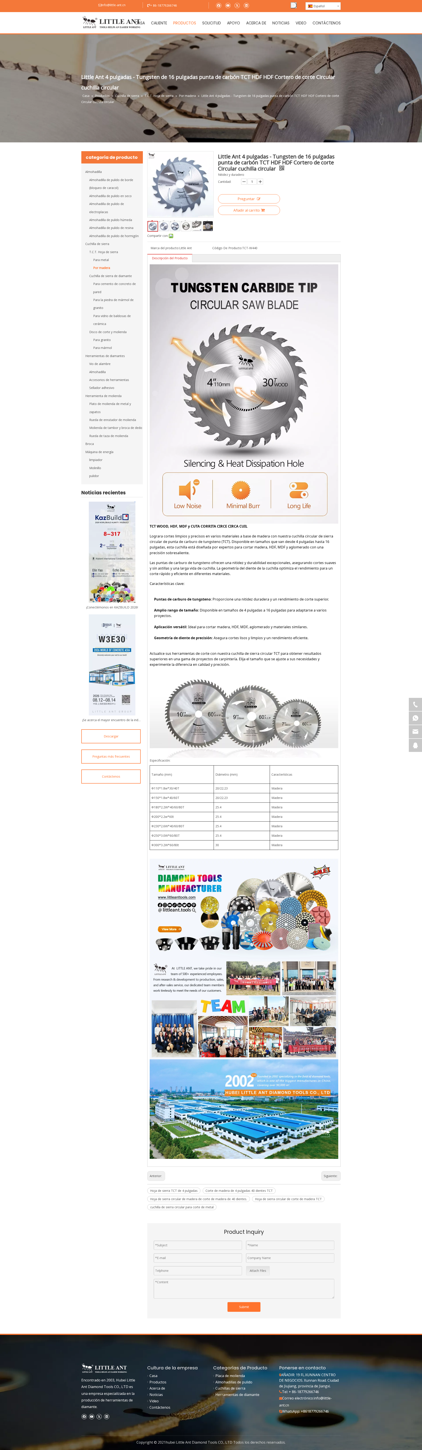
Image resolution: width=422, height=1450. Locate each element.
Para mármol (102, 348)
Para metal (101, 260)
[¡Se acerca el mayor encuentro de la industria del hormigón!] (112, 664)
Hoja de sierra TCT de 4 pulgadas (174, 1191)
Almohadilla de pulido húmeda (110, 220)
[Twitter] (237, 5)
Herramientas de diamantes (105, 356)
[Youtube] (228, 5)
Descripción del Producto (170, 258)
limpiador (95, 460)
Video (154, 1401)
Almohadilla (93, 172)
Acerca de (157, 1388)
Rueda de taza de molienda (108, 436)
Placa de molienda (230, 1375)
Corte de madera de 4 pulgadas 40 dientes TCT (239, 1191)
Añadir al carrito (246, 210)
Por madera (101, 268)
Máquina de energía (99, 452)
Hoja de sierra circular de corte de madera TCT (288, 1199)
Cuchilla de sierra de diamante (110, 276)
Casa (153, 1375)
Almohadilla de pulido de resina (111, 228)
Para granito (102, 340)
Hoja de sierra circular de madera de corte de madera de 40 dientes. (198, 1199)
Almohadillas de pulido (233, 1382)
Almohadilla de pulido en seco (110, 196)
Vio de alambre (100, 364)
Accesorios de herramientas (109, 380)
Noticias (156, 1394)
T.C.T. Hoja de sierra (103, 252)
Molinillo (95, 468)
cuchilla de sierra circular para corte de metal (182, 1207)
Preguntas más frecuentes (111, 756)
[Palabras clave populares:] (294, 5)
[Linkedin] (246, 5)
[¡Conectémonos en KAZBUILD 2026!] (112, 552)
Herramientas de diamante (237, 1394)
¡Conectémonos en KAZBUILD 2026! (112, 607)
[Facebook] (218, 5)
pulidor (94, 476)
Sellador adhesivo (101, 388)
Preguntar (246, 198)
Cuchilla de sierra (97, 244)
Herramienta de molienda (103, 396)
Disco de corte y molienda (108, 332)
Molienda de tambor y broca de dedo (115, 428)
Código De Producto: (227, 248)
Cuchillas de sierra (230, 1388)
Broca (89, 444)
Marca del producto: (165, 248)
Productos (157, 1382)
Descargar (111, 736)
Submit (244, 1307)
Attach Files (258, 1271)
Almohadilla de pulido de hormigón (114, 236)
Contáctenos (111, 776)
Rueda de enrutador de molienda (112, 420)
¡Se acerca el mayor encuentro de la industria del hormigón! (112, 720)
